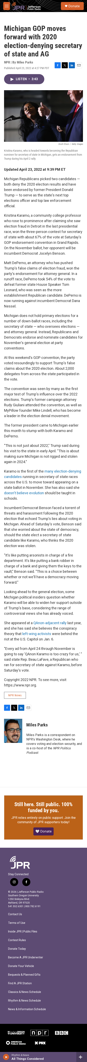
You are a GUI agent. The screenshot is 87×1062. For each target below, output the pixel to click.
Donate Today (17, 948)
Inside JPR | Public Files (22, 931)
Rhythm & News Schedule (24, 1000)
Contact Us (15, 914)
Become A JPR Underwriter (25, 957)
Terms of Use (16, 922)
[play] (6, 1057)
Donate (74, 6)
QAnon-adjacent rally (50, 623)
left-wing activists (36, 634)
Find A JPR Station (20, 983)
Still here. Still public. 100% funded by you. (43, 807)
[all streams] (81, 1057)
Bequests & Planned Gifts (24, 974)
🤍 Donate (43, 831)
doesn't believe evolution (24, 493)
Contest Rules (17, 940)
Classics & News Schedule (24, 992)
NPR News (15, 695)
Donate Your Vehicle (21, 966)
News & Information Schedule (27, 1009)
